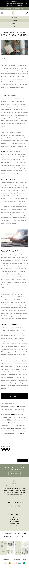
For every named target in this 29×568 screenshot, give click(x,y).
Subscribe (14, 473)
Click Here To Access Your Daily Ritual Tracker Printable (14, 396)
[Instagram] (5, 449)
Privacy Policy (14, 521)
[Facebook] (2, 449)
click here (16, 173)
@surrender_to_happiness (15, 406)
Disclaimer (3, 440)
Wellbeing (14, 20)
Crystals (14, 17)
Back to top (23, 461)
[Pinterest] (8, 449)
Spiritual (14, 23)
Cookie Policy (14, 523)
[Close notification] (26, 4)
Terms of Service (14, 519)
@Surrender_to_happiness (14, 536)
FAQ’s (14, 517)
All (14, 26)
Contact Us (14, 526)
